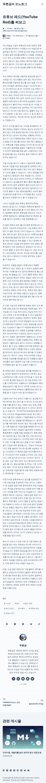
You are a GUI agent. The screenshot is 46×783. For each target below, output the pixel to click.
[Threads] (23, 624)
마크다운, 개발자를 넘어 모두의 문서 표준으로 (22, 752)
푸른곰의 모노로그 (15, 4)
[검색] (42, 4)
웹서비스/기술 (33, 36)
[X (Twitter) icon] (23, 679)
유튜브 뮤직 (9, 613)
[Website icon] (18, 679)
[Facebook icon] (13, 679)
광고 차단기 (9, 608)
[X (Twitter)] (15, 624)
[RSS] (21, 770)
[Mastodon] (18, 770)
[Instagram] (11, 770)
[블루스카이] (31, 624)
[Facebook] (7, 624)
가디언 (7, 603)
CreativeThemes (26, 780)
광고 (17, 603)
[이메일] (28, 770)
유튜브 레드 (34, 608)
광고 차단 (27, 603)
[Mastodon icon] (32, 679)
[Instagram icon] (27, 679)
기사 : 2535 (23, 684)
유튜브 (21, 608)
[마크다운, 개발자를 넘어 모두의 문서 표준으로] (23, 737)
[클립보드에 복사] (39, 624)
